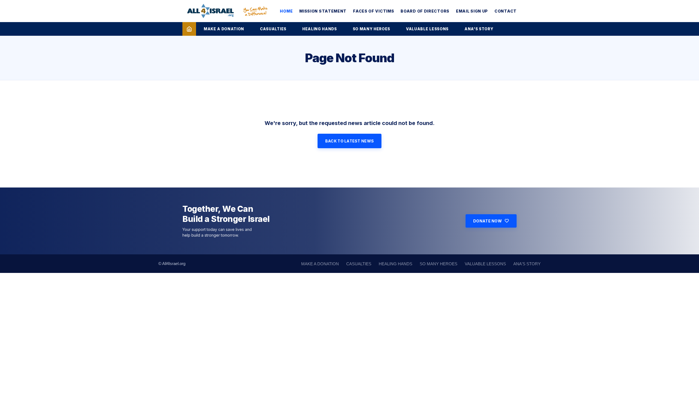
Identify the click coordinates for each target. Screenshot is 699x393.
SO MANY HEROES (371, 29)
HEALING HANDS (319, 29)
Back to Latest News (349, 141)
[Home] (189, 29)
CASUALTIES (273, 29)
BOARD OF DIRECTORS (425, 11)
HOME (286, 11)
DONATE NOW (487, 221)
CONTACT (505, 11)
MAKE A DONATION (224, 29)
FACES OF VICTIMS (373, 11)
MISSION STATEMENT (322, 11)
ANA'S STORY (478, 29)
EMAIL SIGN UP (472, 11)
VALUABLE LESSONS (427, 29)
